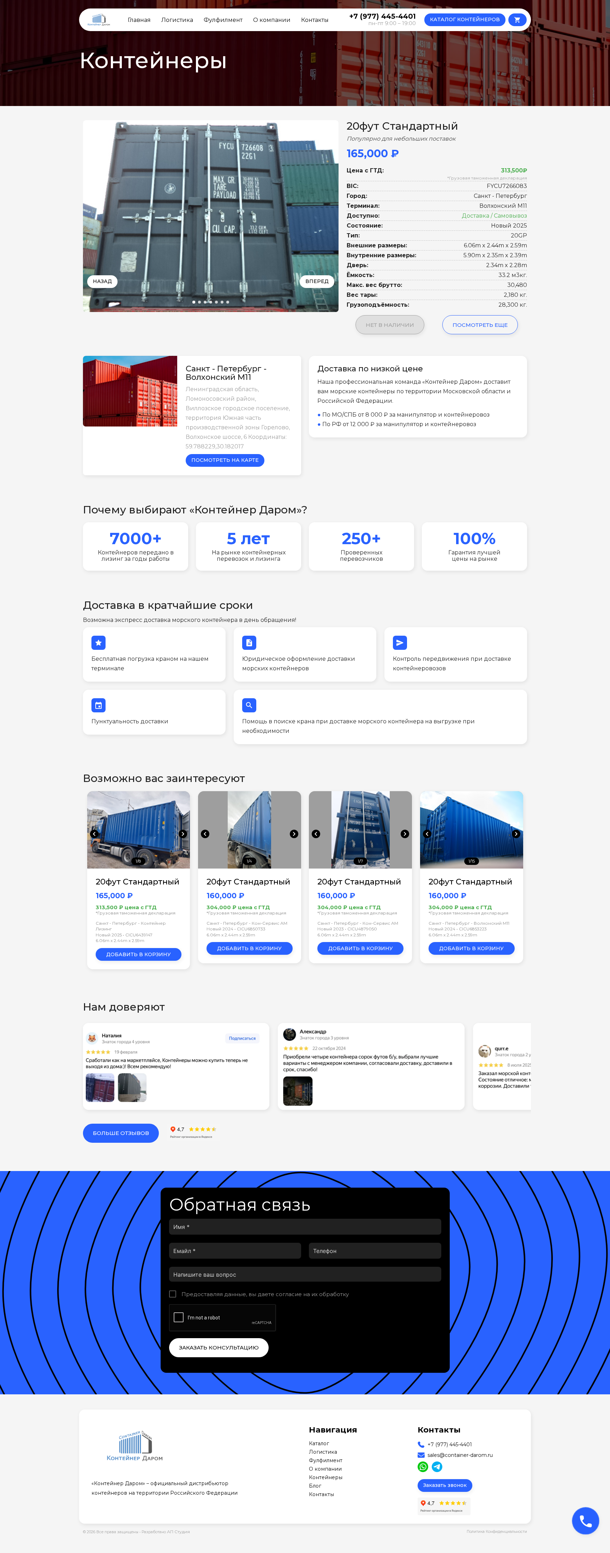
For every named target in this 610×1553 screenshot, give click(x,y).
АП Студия (178, 1531)
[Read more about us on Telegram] (437, 1466)
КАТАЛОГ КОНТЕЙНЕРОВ (465, 19)
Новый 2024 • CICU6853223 (458, 928)
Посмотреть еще (480, 325)
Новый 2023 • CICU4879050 (347, 928)
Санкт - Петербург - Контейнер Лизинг (131, 926)
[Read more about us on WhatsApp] (423, 1466)
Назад (102, 281)
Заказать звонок (445, 1485)
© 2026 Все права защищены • (112, 1532)
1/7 (360, 861)
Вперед (317, 281)
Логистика (177, 19)
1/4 (249, 861)
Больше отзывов (121, 1133)
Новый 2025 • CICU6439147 (124, 934)
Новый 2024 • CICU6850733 (236, 928)
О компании (272, 19)
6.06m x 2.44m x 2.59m (120, 940)
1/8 (138, 861)
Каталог (319, 1443)
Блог (315, 1485)
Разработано (166, 1531)
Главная (139, 19)
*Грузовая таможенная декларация (487, 178)
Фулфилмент (223, 19)
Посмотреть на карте (225, 460)
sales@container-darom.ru (460, 1455)
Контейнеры (325, 1477)
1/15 (471, 861)
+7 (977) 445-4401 (449, 1444)
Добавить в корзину (138, 954)
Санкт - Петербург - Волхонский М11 (469, 923)
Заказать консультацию (219, 1347)
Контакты (315, 19)
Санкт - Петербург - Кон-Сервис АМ (247, 923)
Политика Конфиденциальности (497, 1531)
